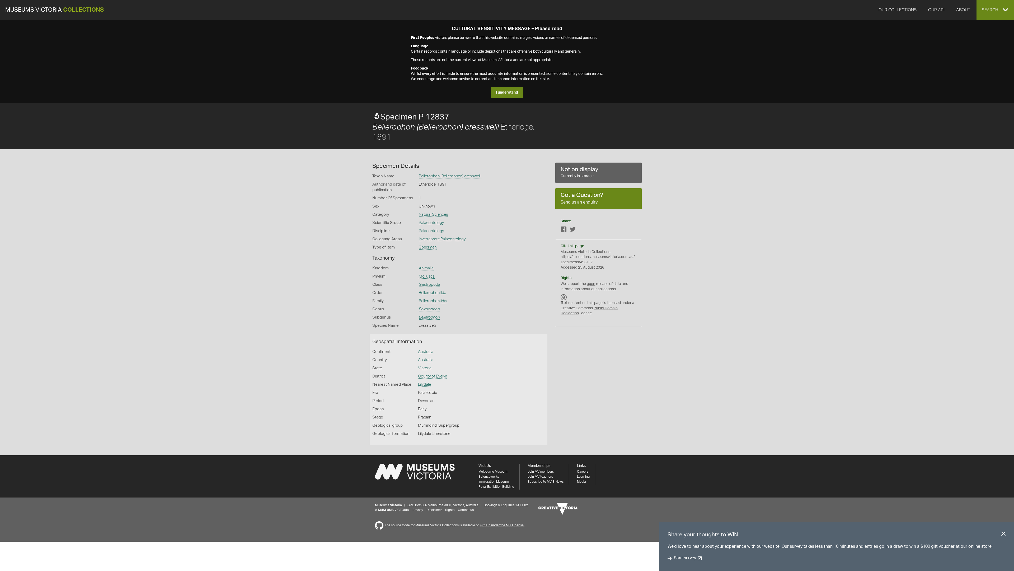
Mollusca (427, 276)
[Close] (1003, 534)
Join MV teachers (540, 476)
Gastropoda (429, 285)
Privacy (417, 510)
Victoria (424, 368)
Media (581, 481)
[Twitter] (572, 230)
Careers (582, 471)
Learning (583, 476)
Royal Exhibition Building (496, 486)
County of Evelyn (432, 376)
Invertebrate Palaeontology (442, 239)
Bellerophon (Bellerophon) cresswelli (450, 176)
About (963, 10)
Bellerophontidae (433, 301)
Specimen (427, 247)
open (591, 284)
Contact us (466, 510)
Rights (449, 510)
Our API (936, 10)
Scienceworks (488, 476)
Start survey (685, 558)
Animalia (426, 268)
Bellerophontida (432, 293)
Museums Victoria (54, 10)
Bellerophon (429, 309)
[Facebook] (564, 230)
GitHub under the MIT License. (502, 525)
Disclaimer (434, 510)
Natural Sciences (433, 215)
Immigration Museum (493, 481)
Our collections (898, 10)
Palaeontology (431, 223)
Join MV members (541, 471)
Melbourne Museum (492, 471)
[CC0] (564, 297)
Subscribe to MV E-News (546, 481)
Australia (425, 352)
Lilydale (424, 384)
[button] (995, 10)
